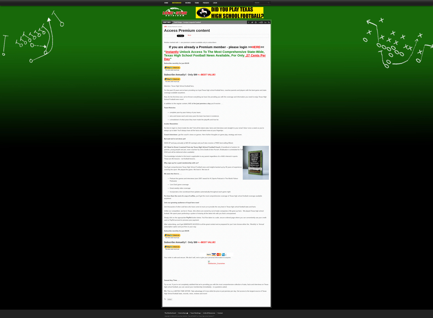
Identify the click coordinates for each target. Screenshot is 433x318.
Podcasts (206, 3)
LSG (165, 27)
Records (188, 3)
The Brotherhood (170, 313)
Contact (220, 313)
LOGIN (215, 3)
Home (166, 3)
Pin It (189, 35)
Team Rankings (195, 313)
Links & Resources (209, 313)
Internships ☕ (183, 313)
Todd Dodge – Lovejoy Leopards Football (187, 22)
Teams (197, 3)
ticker (170, 299)
